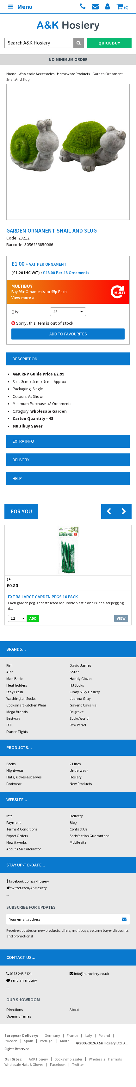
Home (11, 73)
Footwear (14, 783)
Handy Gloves (81, 678)
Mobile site (78, 842)
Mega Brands (17, 711)
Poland (104, 1035)
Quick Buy (109, 43)
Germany (52, 1035)
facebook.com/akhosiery (29, 881)
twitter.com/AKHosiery (28, 887)
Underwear (79, 770)
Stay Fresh (14, 691)
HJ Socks (77, 685)
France (72, 1035)
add (33, 618)
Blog (73, 822)
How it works (16, 842)
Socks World (79, 718)
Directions (14, 1009)
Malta (65, 1040)
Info (9, 815)
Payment (13, 822)
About (74, 1009)
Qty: (15, 312)
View (121, 618)
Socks (10, 763)
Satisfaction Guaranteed (89, 835)
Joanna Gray (80, 698)
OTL (9, 725)
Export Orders (17, 835)
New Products (81, 783)
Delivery (76, 815)
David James (80, 665)
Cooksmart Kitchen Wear (26, 705)
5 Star (74, 672)
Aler (9, 672)
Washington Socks (20, 698)
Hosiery (76, 777)
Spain (28, 1040)
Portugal (46, 1040)
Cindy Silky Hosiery (85, 691)
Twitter (78, 1064)
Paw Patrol (78, 725)
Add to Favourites (68, 334)
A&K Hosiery (38, 1059)
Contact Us (78, 829)
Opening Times (18, 1016)
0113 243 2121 (20, 973)
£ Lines (75, 763)
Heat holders (16, 685)
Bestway (13, 718)
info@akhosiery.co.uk (91, 973)
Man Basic (14, 678)
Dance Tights (17, 731)
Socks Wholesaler (68, 1059)
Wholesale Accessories (36, 73)
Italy (88, 1035)
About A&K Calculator (23, 849)
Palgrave (76, 711)
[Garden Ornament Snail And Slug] (68, 145)
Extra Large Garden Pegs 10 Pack (43, 597)
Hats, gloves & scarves (23, 777)
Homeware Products (73, 73)
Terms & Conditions (21, 829)
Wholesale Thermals (105, 1059)
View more (21, 297)
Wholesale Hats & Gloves (23, 1064)
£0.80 (12, 582)
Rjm (9, 665)
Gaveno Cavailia (83, 705)
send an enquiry (23, 980)
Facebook (57, 1064)
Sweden (10, 1040)
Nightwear (14, 770)
